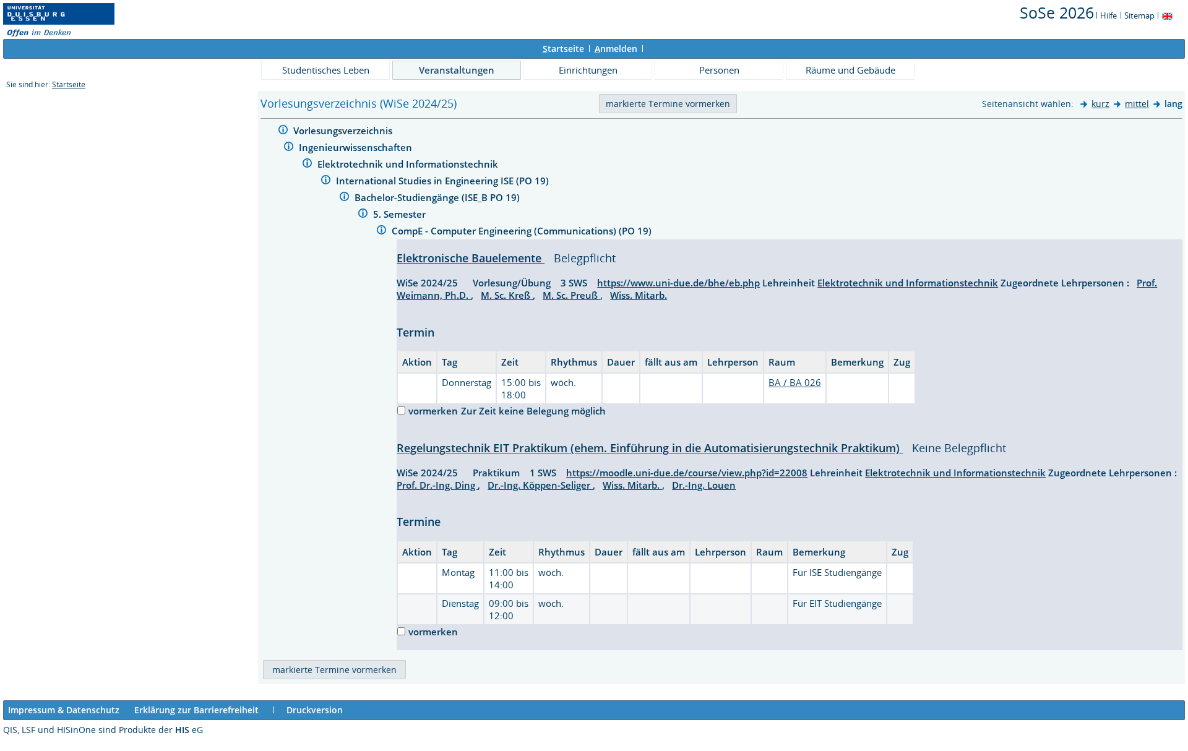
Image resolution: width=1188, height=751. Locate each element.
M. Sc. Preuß (571, 295)
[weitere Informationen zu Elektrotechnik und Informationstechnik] (307, 165)
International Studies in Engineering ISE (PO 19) (443, 180)
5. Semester (400, 214)
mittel (1137, 103)
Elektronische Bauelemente (470, 258)
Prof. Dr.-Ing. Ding (437, 485)
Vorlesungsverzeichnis (344, 130)
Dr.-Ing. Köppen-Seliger (540, 485)
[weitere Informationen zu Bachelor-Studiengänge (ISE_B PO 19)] (344, 198)
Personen (719, 70)
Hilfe (1108, 15)
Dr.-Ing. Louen (704, 485)
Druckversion (314, 710)
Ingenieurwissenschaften (357, 147)
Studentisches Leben (325, 70)
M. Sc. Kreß (507, 295)
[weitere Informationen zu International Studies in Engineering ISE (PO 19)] (326, 181)
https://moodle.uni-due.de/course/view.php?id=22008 (686, 472)
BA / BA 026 (794, 382)
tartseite (563, 48)
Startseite (68, 84)
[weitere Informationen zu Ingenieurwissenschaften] (288, 148)
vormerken (433, 411)
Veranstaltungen (456, 70)
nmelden (616, 48)
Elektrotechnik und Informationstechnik (409, 164)
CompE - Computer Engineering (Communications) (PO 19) (523, 231)
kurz (1100, 103)
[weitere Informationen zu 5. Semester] (363, 215)
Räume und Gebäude (850, 70)
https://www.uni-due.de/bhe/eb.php (678, 283)
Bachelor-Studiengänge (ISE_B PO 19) (438, 197)
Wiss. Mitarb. (638, 295)
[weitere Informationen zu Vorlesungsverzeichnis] (283, 131)
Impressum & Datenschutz (63, 710)
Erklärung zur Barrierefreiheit (196, 710)
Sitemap (1139, 15)
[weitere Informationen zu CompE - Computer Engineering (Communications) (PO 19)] (381, 232)
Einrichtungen (588, 70)
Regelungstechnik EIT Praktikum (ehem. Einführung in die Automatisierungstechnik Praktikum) (650, 447)
